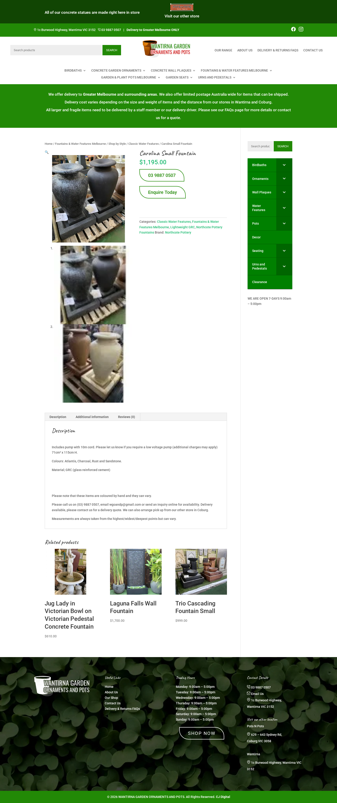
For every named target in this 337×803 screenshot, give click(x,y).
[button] (47, 152)
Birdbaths (73, 70)
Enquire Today (162, 192)
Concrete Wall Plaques (171, 70)
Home (48, 143)
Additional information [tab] (92, 417)
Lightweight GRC (182, 227)
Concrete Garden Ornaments (116, 70)
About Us (244, 50)
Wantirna (253, 754)
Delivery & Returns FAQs (277, 50)
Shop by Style (117, 143)
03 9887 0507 (111, 30)
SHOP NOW (201, 733)
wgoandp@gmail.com (125, 504)
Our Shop (111, 698)
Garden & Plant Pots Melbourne (128, 77)
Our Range (223, 50)
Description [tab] (58, 417)
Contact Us (313, 50)
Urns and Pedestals (214, 77)
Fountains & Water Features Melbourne (234, 70)
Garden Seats (177, 77)
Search (111, 50)
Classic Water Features (143, 143)
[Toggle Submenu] (284, 165)
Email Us (257, 694)
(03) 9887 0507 (88, 504)
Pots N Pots (255, 726)
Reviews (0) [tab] (126, 417)
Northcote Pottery (178, 232)
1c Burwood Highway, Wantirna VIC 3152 (66, 30)
